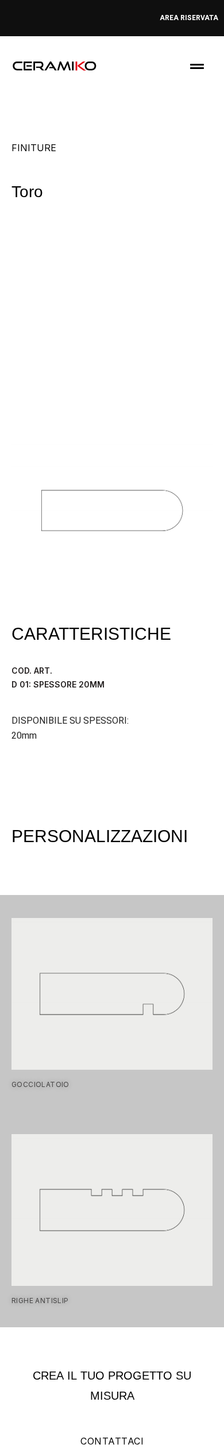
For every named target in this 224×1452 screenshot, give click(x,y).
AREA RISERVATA (189, 18)
